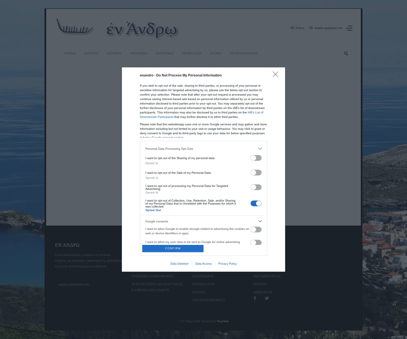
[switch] (256, 158)
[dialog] (203, 169)
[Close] (277, 76)
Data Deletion (179, 263)
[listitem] (203, 148)
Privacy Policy (227, 263)
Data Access (203, 263)
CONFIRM (173, 248)
